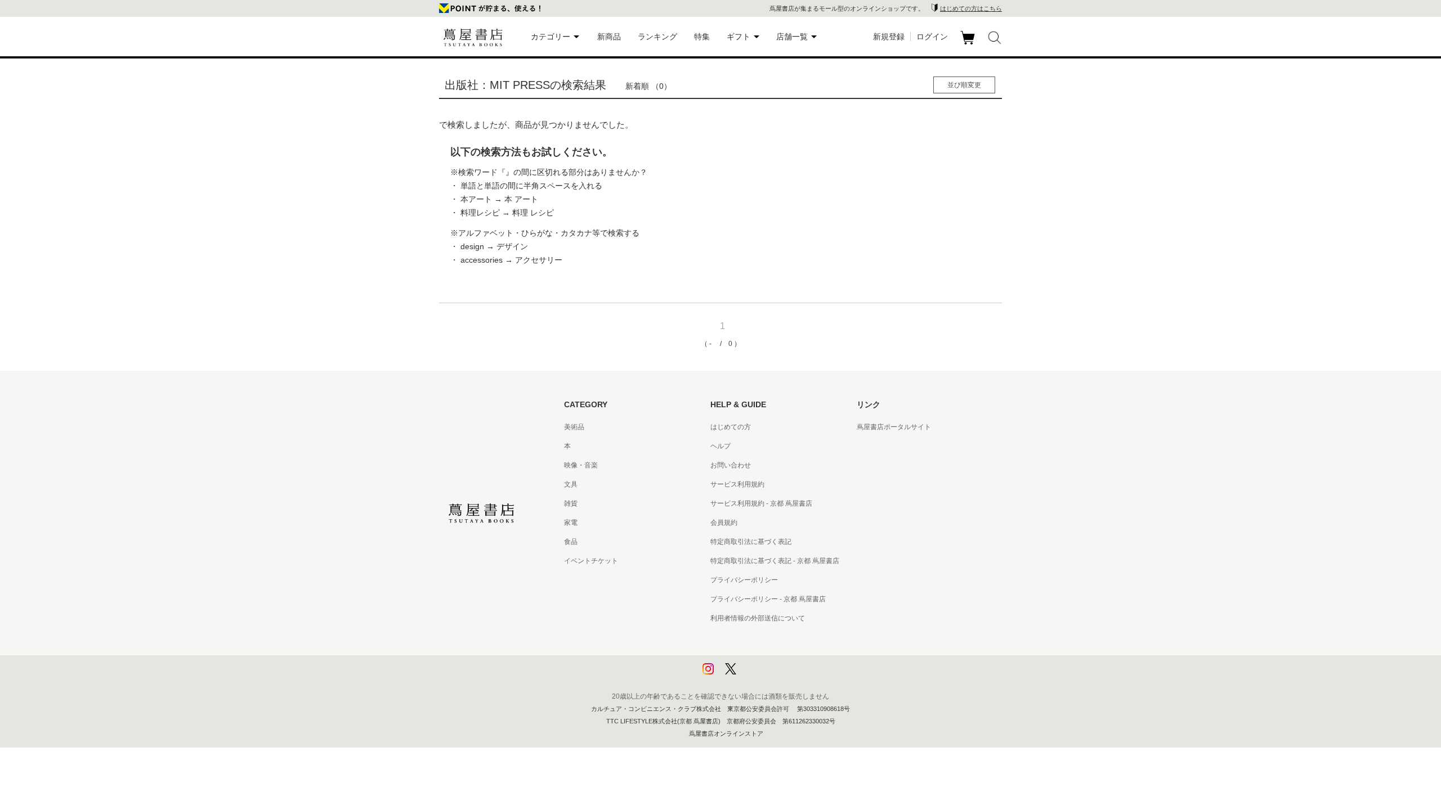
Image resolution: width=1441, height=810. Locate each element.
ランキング (657, 36)
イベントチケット (591, 561)
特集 (702, 36)
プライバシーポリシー (744, 580)
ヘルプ (720, 446)
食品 (571, 542)
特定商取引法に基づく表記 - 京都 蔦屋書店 (774, 561)
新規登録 (889, 36)
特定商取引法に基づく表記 (750, 542)
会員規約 (723, 522)
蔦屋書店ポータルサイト (894, 427)
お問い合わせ (730, 465)
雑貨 (571, 503)
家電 (571, 522)
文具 (571, 484)
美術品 (574, 427)
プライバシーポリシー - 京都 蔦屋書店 (768, 599)
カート (969, 44)
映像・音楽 (581, 465)
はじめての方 (730, 427)
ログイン (932, 36)
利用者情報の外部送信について (757, 618)
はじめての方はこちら (971, 8)
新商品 (609, 36)
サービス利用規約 (737, 484)
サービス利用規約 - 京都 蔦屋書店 (761, 503)
